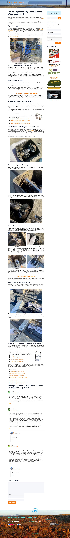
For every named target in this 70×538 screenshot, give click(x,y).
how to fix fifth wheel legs (31, 130)
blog (47, 2)
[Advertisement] (54, 116)
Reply (10, 403)
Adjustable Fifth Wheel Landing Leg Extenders (18, 377)
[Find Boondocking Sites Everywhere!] (54, 84)
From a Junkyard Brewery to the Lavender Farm (16, 383)
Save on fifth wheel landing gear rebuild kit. (26, 93)
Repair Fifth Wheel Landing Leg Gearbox (17, 373)
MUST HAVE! (51, 99)
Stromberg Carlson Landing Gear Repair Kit (19, 121)
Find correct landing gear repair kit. (26, 276)
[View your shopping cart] (57, 2)
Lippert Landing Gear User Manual (17, 361)
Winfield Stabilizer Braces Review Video (17, 375)
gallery (52, 2)
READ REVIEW (56, 99)
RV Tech (15, 380)
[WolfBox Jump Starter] (54, 98)
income (31, 2)
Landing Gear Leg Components (16, 356)
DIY (9, 381)
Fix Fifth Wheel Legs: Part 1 (14, 36)
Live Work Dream (16, 2)
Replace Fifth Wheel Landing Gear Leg (17, 371)
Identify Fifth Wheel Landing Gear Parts (18, 357)
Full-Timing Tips (11, 380)
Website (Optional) (50, 32)
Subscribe (33, 521)
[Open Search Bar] (60, 2)
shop (43, 2)
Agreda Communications (36, 533)
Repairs (15, 381)
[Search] (59, 18)
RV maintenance (19, 381)
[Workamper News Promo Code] (54, 63)
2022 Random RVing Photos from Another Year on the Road (18, 382)
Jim (14, 432)
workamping (37, 2)
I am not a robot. (51, 36)
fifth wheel (12, 381)
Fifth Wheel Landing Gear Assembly (17, 359)
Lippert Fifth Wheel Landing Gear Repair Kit (19, 118)
